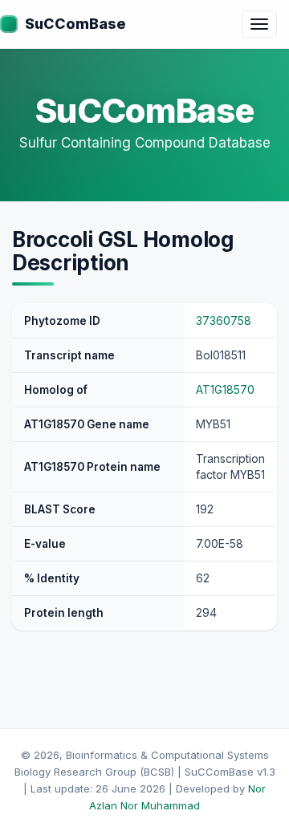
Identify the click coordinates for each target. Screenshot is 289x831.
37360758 (223, 320)
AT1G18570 (225, 389)
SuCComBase (75, 23)
